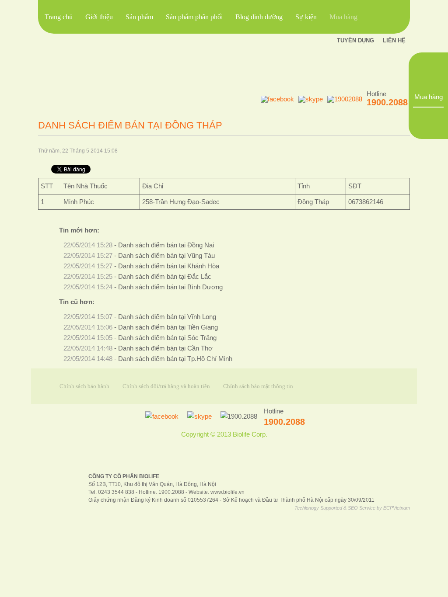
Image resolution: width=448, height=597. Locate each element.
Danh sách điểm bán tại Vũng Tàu (166, 255)
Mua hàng (428, 97)
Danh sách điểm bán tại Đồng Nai (166, 245)
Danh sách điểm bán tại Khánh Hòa (168, 266)
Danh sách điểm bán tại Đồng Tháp (130, 125)
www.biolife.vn (227, 492)
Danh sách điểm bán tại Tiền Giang (168, 327)
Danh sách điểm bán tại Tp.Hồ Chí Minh (175, 358)
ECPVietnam (396, 507)
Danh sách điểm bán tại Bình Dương (170, 287)
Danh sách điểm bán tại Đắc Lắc (164, 276)
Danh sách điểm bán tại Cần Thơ (165, 348)
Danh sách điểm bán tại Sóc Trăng (167, 337)
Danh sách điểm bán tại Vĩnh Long (167, 316)
